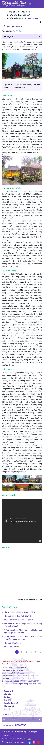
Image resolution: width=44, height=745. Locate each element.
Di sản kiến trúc (15, 18)
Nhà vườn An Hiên (11, 647)
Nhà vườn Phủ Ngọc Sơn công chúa (18, 620)
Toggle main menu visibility (39, 3)
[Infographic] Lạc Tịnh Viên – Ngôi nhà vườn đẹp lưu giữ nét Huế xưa (23, 631)
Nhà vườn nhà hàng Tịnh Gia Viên (18, 616)
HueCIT (22, 739)
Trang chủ (11, 11)
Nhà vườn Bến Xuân (12, 643)
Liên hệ (7, 709)
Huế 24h (7, 700)
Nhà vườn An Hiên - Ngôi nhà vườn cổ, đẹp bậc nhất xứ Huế (23, 624)
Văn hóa (26, 11)
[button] (41, 22)
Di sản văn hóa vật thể (18, 15)
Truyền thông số (11, 703)
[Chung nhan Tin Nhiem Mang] (13, 742)
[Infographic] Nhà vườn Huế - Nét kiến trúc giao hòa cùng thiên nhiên (23, 637)
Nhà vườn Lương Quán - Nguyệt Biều (19, 612)
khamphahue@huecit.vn (16, 673)
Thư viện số (9, 706)
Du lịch (7, 697)
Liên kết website (9, 719)
